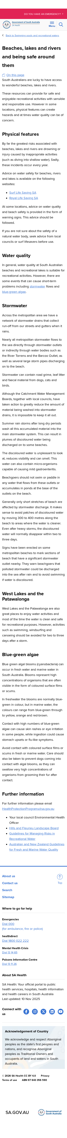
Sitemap (8, 897)
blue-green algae (14, 292)
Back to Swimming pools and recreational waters (32, 35)
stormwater (37, 286)
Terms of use (9, 1080)
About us (8, 876)
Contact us (10, 883)
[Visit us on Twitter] (43, 1011)
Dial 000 (8, 924)
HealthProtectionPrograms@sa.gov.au (28, 809)
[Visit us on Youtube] (60, 1011)
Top (60, 883)
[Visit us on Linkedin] (52, 1011)
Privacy (45, 1075)
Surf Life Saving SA (22, 193)
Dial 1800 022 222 (15, 941)
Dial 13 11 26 (9, 964)
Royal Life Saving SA (23, 198)
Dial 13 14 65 (9, 952)
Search (7, 890)
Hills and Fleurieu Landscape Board (34, 828)
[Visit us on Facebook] (26, 1011)
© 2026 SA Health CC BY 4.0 (19, 1075)
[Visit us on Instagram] (34, 1011)
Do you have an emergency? (42, 14)
